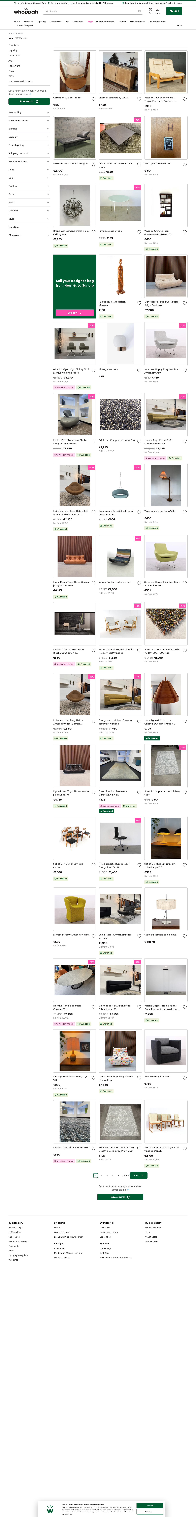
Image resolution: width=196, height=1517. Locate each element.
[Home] (26, 11)
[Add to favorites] (93, 99)
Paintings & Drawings (18, 1241)
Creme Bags (105, 1248)
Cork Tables (105, 1236)
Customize (148, 1512)
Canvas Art (105, 1227)
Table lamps (14, 1236)
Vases (11, 1250)
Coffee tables (14, 1232)
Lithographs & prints (18, 1255)
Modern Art (59, 1248)
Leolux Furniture (61, 1232)
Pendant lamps (15, 1227)
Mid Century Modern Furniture (68, 1253)
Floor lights (13, 1246)
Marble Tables (151, 1241)
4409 (126, 1175)
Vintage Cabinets (62, 1257)
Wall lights (13, 1259)
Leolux (57, 1227)
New (20, 33)
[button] (148, 3)
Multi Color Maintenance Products (116, 1257)
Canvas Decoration (109, 1232)
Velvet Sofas (151, 1236)
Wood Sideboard (153, 1227)
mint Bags (104, 1253)
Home (11, 33)
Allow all (150, 1505)
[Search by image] (139, 11)
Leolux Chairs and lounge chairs (69, 1236)
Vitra (147, 1232)
